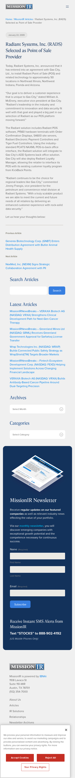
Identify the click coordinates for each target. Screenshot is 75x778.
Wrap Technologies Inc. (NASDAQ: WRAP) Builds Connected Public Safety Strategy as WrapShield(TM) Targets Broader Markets (36, 350)
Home (9, 19)
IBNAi (43, 676)
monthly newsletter (31, 526)
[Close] (66, 730)
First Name (15, 562)
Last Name (15, 575)
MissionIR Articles (23, 19)
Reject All (50, 757)
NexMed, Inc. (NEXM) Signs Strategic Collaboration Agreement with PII (28, 266)
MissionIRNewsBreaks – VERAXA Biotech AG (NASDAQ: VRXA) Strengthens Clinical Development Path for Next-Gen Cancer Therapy (37, 316)
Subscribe (20, 604)
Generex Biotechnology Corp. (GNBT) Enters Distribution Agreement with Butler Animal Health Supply (32, 245)
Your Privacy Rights (35, 767)
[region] (35, 751)
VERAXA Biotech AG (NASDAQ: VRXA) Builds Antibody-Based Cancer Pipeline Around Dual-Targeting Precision (37, 382)
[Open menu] (67, 7)
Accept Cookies (20, 757)
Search (57, 290)
